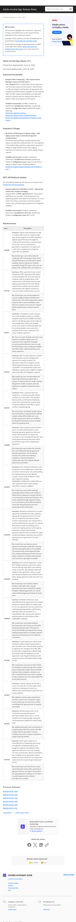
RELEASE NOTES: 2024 (10, 798)
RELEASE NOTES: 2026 (10, 791)
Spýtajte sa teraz (12, 909)
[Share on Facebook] (29, 846)
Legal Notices (7, 813)
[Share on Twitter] (35, 846)
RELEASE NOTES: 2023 (10, 801)
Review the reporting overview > (16, 113)
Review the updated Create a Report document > (21, 115)
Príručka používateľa (13, 888)
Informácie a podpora (13, 883)
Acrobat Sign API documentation (13, 185)
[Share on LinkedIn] (41, 846)
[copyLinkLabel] (47, 846)
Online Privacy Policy (22, 813)
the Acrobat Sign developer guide (26, 41)
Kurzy (9, 890)
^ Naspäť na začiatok (68, 874)
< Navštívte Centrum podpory (15, 878)
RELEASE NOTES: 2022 (10, 805)
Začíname (10, 885)
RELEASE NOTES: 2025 (10, 795)
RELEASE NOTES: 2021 (10, 808)
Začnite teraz (46, 909)
